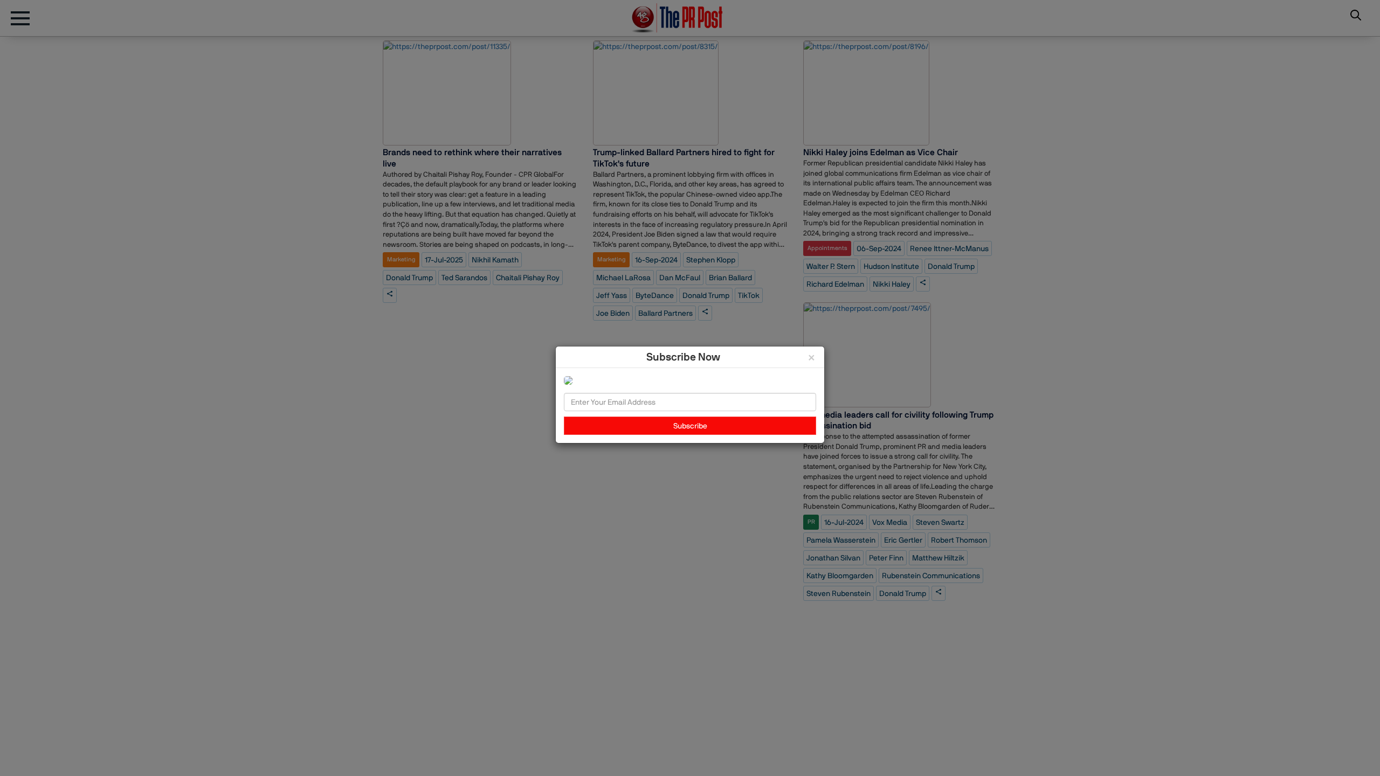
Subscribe (690, 425)
